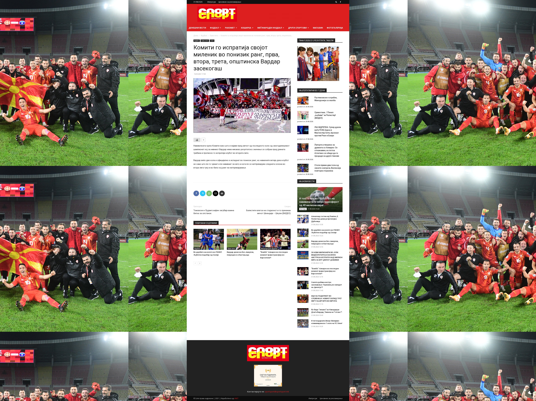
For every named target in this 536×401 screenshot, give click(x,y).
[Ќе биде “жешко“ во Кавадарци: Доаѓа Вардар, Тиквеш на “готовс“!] (302, 312)
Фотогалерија (335, 27)
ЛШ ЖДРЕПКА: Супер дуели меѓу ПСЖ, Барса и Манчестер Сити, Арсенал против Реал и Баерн (327, 131)
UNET (236, 398)
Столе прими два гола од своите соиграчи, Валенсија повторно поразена (327, 168)
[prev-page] (195, 263)
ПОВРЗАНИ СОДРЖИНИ (206, 223)
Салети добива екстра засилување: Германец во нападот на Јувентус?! (326, 284)
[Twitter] (202, 193)
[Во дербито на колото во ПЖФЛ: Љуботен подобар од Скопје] (208, 239)
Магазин (318, 27)
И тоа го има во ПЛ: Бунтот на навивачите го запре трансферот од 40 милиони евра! (319, 202)
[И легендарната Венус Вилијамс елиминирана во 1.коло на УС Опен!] (302, 323)
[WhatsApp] (209, 193)
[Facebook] (340, 2)
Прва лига (214, 35)
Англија (303, 209)
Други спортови (297, 27)
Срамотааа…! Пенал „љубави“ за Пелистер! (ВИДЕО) (325, 115)
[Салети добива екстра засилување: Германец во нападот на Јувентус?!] (302, 285)
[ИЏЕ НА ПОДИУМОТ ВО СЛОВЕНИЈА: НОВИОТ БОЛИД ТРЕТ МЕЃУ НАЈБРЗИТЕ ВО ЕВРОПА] (302, 298)
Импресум (211, 2)
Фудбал (214, 27)
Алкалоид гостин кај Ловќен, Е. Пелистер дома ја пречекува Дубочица (324, 218)
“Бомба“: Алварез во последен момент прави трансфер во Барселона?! (274, 255)
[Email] (215, 193)
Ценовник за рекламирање (229, 2)
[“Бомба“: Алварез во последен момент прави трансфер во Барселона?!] (275, 239)
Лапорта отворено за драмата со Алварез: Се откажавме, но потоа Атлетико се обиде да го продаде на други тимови (326, 150)
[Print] (222, 193)
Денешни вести (197, 27)
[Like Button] (196, 140)
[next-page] (199, 263)
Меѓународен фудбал (269, 27)
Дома (195, 35)
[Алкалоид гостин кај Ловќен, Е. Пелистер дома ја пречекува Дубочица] (302, 219)
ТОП (212, 41)
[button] (336, 2)
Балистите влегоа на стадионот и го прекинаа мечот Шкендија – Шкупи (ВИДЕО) (268, 212)
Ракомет (230, 27)
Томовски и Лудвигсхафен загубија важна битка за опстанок (213, 212)
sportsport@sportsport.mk (277, 391)
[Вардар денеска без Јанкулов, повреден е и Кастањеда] (242, 239)
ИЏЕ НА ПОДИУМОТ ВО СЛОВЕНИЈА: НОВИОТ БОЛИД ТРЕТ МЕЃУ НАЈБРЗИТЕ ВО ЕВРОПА (326, 298)
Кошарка (246, 27)
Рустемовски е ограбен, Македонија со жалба (325, 99)
